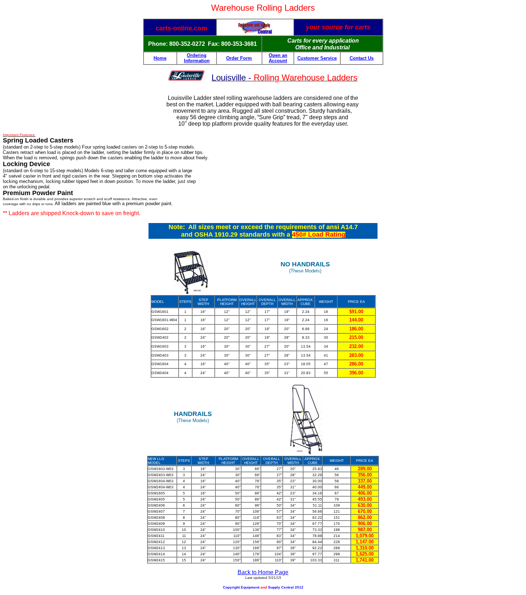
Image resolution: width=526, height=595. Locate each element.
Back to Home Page (263, 572)
